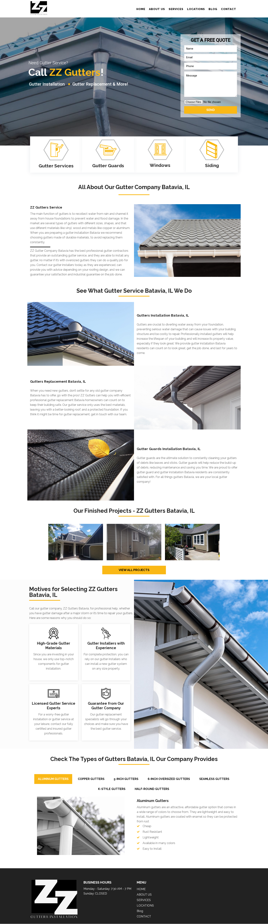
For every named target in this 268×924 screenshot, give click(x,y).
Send (210, 110)
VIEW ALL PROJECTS (134, 570)
